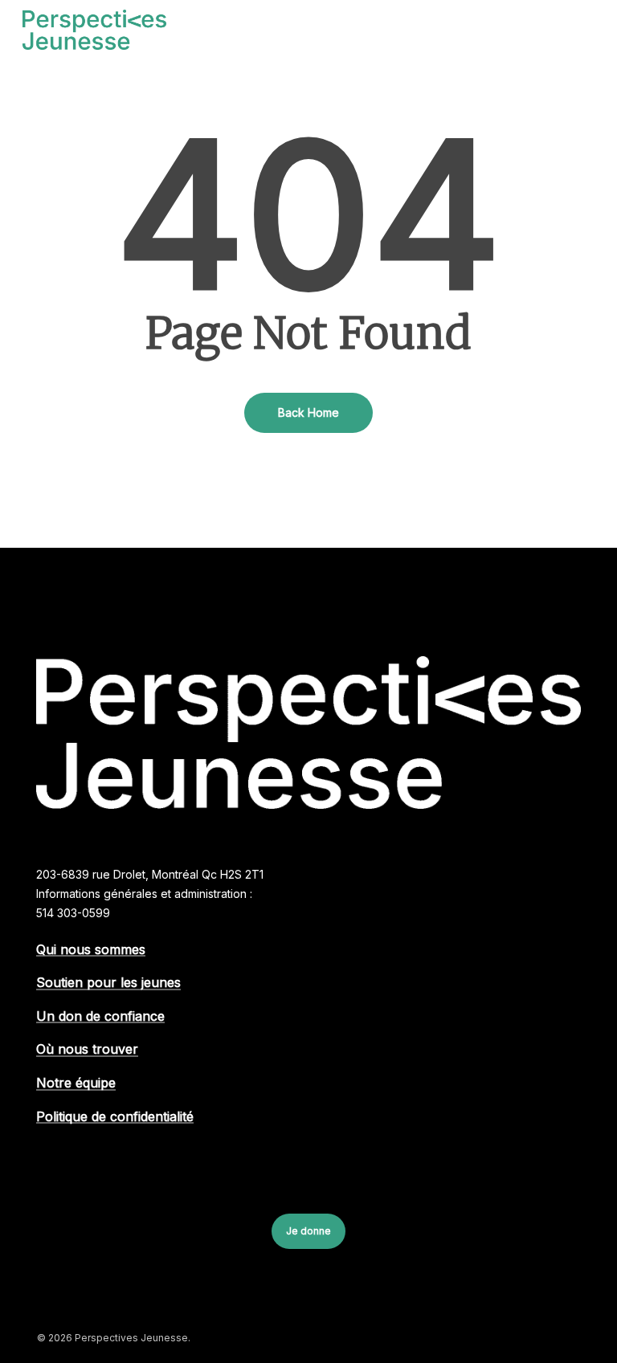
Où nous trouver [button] (87, 1050)
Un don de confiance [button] (100, 1017)
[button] (586, 30)
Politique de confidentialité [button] (115, 1117)
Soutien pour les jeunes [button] (108, 983)
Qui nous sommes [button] (90, 950)
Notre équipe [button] (76, 1083)
